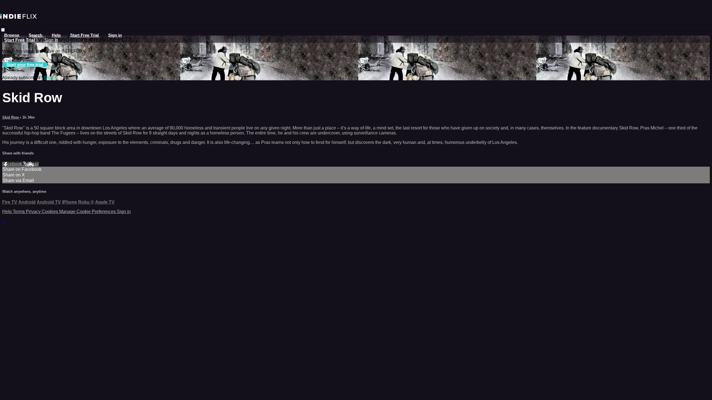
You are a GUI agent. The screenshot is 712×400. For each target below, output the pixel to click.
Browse (12, 35)
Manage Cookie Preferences (88, 211)
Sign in (115, 35)
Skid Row (11, 117)
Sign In (51, 40)
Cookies (50, 211)
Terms (19, 211)
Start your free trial (24, 64)
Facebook (12, 164)
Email (33, 164)
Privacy (34, 211)
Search (36, 35)
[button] (3, 30)
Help (56, 35)
